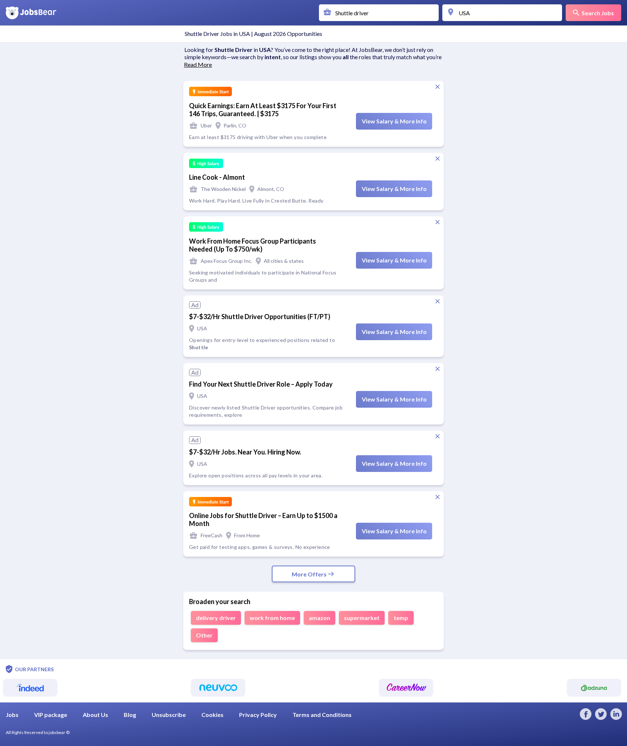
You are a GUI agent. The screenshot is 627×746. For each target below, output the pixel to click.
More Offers (309, 574)
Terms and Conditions (322, 714)
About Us (95, 714)
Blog (130, 714)
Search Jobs (598, 12)
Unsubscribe (169, 714)
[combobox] (380, 12)
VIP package (50, 714)
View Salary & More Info (394, 121)
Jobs (12, 714)
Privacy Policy (258, 714)
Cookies (212, 714)
